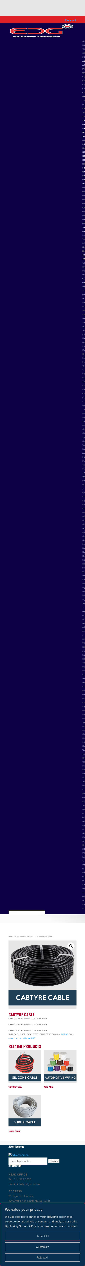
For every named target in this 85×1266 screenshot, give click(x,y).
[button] (71, 946)
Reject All (42, 1257)
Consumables (20, 937)
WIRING (31, 937)
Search (54, 1161)
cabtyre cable (21, 1038)
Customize (42, 1246)
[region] (42, 1234)
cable (10, 1038)
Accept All (43, 1236)
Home (10, 937)
